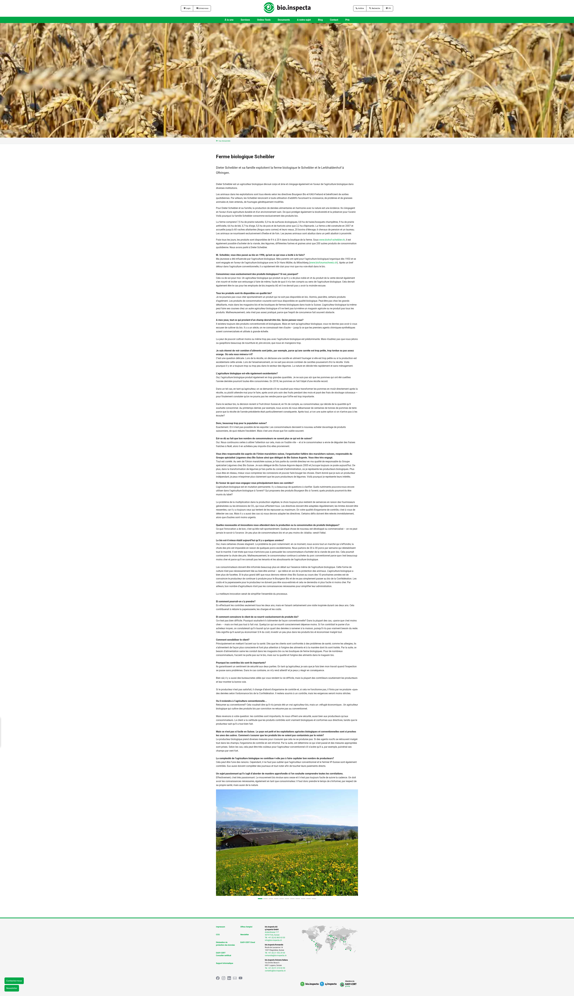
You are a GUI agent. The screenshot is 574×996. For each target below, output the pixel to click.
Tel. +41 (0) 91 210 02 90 (275, 968)
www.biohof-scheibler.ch (332, 239)
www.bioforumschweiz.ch (323, 262)
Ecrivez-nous (203, 8)
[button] (226, 844)
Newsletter (11, 988)
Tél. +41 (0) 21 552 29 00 (275, 953)
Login (188, 8)
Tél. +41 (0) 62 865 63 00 (275, 938)
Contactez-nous (14, 980)
